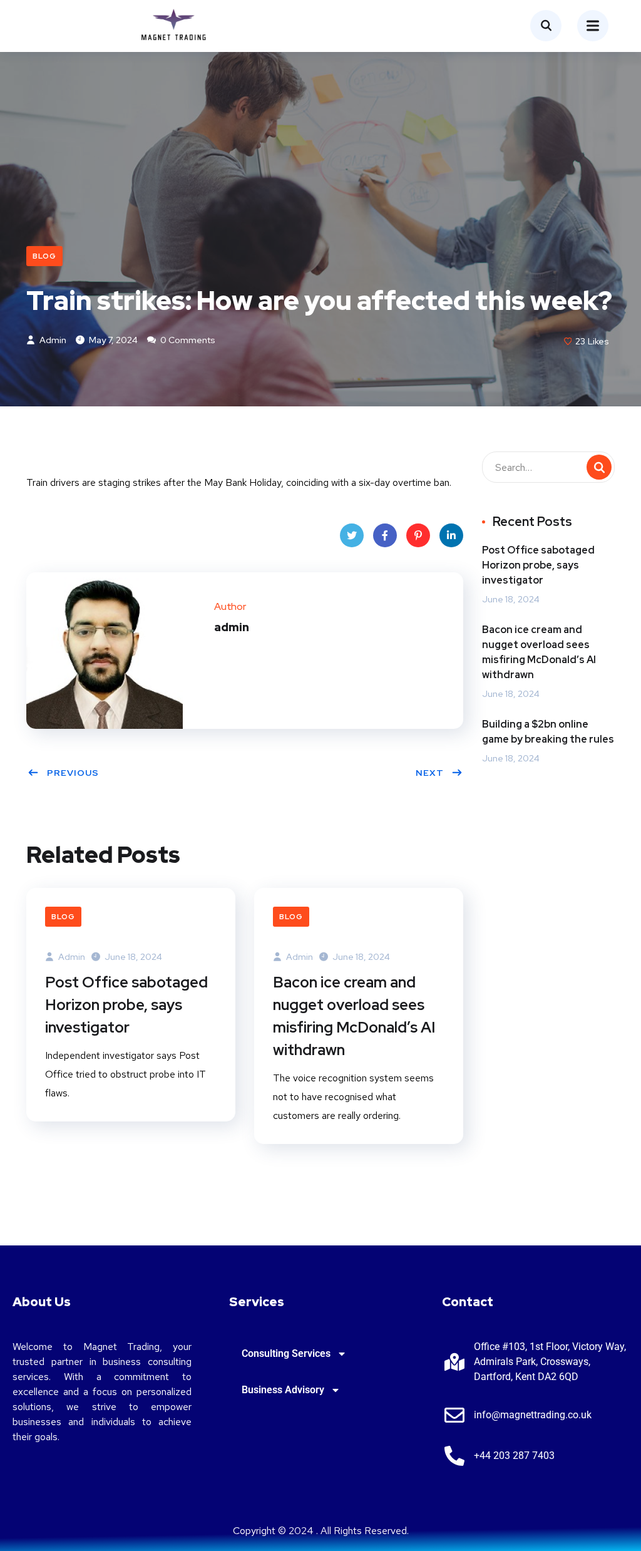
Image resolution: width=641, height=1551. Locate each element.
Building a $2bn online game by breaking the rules (548, 732)
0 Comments (186, 340)
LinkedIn (451, 535)
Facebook (385, 535)
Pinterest (418, 535)
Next (430, 772)
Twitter (352, 535)
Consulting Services (286, 1353)
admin (52, 340)
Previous (73, 772)
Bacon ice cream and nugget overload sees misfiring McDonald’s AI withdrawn (354, 1015)
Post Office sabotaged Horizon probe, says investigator (126, 1004)
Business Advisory (283, 1390)
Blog (44, 256)
